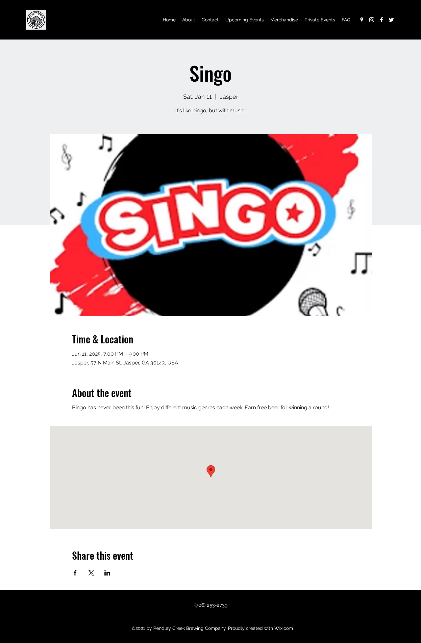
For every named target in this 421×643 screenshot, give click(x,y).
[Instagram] (371, 19)
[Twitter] (391, 19)
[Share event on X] (91, 573)
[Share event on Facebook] (75, 573)
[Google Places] (362, 19)
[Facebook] (381, 19)
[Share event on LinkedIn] (107, 573)
